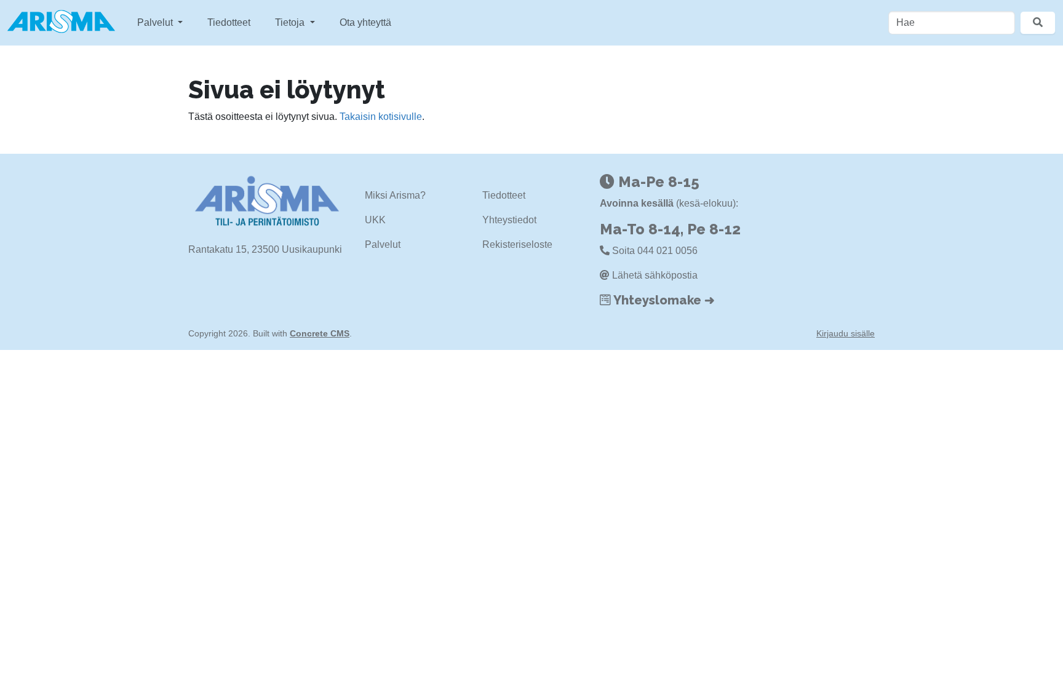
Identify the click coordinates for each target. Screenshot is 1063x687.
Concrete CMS (319, 333)
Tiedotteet (228, 22)
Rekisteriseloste (517, 244)
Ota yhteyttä (365, 22)
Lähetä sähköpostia (655, 275)
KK (379, 220)
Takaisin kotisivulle (381, 116)
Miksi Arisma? (395, 195)
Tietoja (291, 22)
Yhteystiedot (509, 220)
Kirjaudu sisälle (845, 333)
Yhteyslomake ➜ (664, 300)
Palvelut (156, 22)
